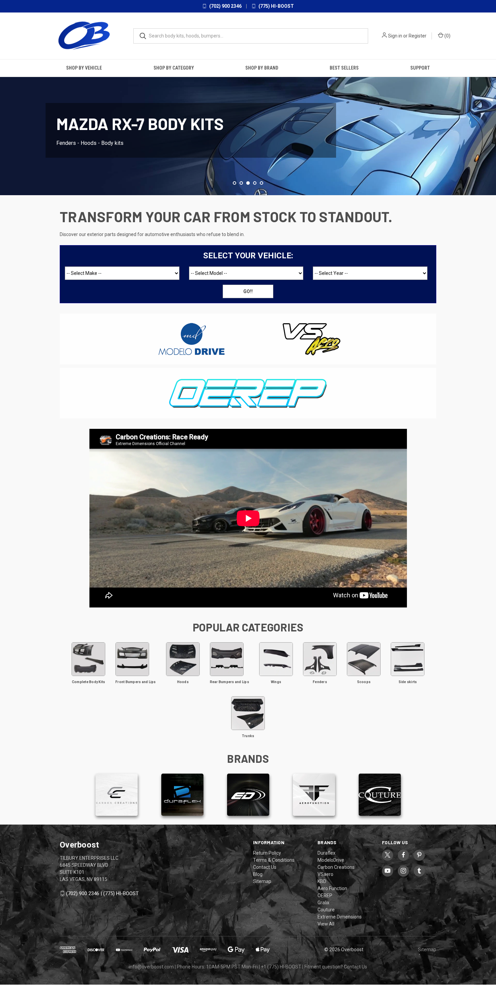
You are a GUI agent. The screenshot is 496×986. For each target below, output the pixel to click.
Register (417, 35)
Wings (276, 682)
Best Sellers (344, 68)
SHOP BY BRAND (261, 68)
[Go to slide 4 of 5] (490, 123)
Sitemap (262, 881)
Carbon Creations (336, 867)
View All (326, 924)
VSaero (325, 874)
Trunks (248, 736)
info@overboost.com (151, 966)
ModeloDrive (331, 860)
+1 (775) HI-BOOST (281, 966)
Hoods (183, 682)
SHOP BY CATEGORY (174, 68)
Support (420, 68)
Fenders (320, 682)
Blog (258, 874)
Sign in (395, 35)
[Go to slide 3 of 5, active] (248, 183)
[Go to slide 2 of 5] (6, 123)
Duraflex (326, 853)
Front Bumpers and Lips (135, 682)
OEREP (325, 895)
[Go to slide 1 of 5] (234, 183)
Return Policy (267, 853)
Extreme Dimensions (340, 916)
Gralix (323, 902)
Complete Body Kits (88, 682)
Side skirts (407, 682)
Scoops (364, 682)
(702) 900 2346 (225, 6)
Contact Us (264, 867)
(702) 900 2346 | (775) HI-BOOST (102, 893)
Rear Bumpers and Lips (229, 682)
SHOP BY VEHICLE (84, 68)
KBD (322, 881)
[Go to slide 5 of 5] (261, 183)
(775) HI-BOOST (275, 6)
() (446, 35)
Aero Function (332, 888)
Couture (326, 909)
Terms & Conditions (274, 860)
